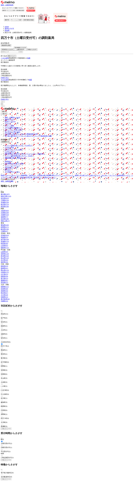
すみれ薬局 (5, 80)
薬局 (11, 5)
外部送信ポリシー (11, 167)
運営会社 (8, 170)
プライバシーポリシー (12, 165)
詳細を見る (5, 78)
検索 (21, 52)
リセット (4, 428)
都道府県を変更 (6, 45)
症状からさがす (10, 121)
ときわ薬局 (5, 58)
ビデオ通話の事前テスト (13, 128)
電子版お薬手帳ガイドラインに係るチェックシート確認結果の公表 (28, 136)
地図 (28, 58)
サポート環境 (9, 125)
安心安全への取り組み (12, 132)
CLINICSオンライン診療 (13, 149)
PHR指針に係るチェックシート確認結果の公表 (21, 134)
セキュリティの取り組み (13, 130)
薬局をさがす (9, 119)
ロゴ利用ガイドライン (12, 172)
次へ (3, 106)
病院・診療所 (5, 5)
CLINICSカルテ (10, 152)
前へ (3, 101)
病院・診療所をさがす (12, 117)
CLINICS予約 (9, 147)
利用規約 (8, 161)
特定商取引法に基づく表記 (14, 163)
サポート (8, 123)
